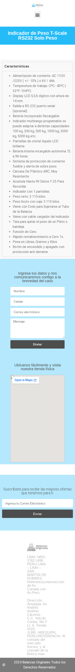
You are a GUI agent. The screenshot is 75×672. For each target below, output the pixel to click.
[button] (37, 14)
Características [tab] (16, 66)
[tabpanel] (37, 164)
